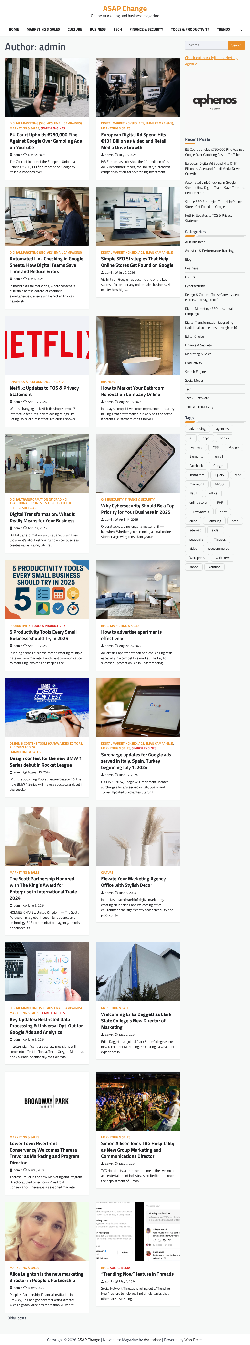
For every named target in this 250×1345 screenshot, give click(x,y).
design (234, 447)
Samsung (214, 520)
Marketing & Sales (43, 29)
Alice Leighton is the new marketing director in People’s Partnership (46, 1277)
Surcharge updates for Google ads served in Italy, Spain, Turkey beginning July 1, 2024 (136, 761)
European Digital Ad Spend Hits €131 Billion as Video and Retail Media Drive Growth (133, 141)
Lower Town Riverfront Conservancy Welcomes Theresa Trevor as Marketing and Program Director (44, 1153)
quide (193, 520)
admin (18, 154)
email (219, 456)
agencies (222, 428)
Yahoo (193, 566)
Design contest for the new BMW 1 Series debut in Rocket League (46, 761)
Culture (75, 29)
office (213, 493)
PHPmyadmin (199, 511)
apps (206, 437)
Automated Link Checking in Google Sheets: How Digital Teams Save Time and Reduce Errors (46, 265)
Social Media (120, 1268)
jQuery (219, 474)
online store (198, 502)
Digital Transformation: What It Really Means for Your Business (42, 517)
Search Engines (53, 128)
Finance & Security (146, 29)
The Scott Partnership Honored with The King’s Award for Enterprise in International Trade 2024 (43, 888)
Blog (105, 626)
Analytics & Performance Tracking (37, 382)
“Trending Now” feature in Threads (137, 1274)
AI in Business (195, 241)
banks (224, 437)
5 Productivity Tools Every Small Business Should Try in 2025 (43, 635)
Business (98, 29)
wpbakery (223, 557)
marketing (196, 484)
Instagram (196, 474)
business (195, 447)
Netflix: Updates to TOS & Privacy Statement (44, 391)
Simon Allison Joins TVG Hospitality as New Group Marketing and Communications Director (137, 1150)
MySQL (220, 484)
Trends (223, 29)
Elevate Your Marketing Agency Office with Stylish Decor (133, 882)
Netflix (194, 493)
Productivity (20, 626)
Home (14, 29)
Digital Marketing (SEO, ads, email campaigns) (46, 123)
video (193, 548)
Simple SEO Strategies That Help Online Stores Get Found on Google (137, 262)
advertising (197, 428)
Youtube (214, 566)
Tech (118, 29)
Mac (238, 474)
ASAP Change (125, 8)
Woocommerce (218, 548)
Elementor (197, 456)
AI (190, 437)
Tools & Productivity (190, 29)
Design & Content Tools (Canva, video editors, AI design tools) (46, 745)
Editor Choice (194, 336)
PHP (220, 502)
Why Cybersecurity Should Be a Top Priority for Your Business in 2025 (138, 509)
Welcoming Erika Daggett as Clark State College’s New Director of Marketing (136, 1020)
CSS (216, 447)
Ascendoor (152, 1340)
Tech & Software (24, 508)
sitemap (195, 530)
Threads (220, 539)
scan (235, 520)
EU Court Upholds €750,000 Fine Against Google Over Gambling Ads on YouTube (46, 141)
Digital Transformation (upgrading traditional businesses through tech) (40, 501)
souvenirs (196, 539)
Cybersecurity (112, 499)
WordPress (193, 1340)
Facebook (196, 465)
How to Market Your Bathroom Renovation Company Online (133, 391)
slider (215, 530)
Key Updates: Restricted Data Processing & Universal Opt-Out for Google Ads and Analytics (46, 1025)
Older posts (16, 1318)
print (223, 511)
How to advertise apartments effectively (131, 635)
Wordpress (197, 557)
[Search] (240, 29)
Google (218, 465)
